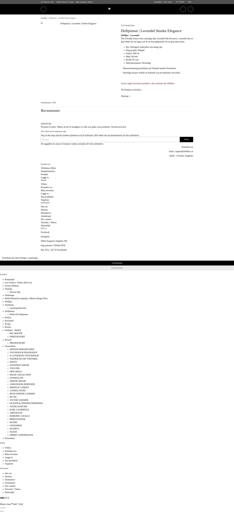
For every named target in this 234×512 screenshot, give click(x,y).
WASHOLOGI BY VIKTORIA (24, 359)
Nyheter (44, 210)
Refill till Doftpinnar (19, 314)
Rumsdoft (9, 320)
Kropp (7, 324)
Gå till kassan (117, 263)
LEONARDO (16, 425)
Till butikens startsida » (131, 89)
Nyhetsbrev (46, 213)
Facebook (45, 232)
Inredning (9, 305)
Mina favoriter (47, 190)
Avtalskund (46, 216)
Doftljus (8, 301)
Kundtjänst (158, 2)
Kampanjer (10, 279)
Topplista (45, 200)
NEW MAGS (16, 371)
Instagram (45, 236)
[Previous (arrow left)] (1, 511)
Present (8, 340)
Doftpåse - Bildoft (13, 330)
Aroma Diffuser (12, 285)
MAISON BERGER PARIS (22, 349)
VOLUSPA (15, 368)
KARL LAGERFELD (19, 409)
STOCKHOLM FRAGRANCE (23, 352)
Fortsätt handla (117, 268)
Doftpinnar (10, 311)
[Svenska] (1, 497)
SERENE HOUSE (18, 381)
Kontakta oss (187, 147)
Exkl (21, 504)
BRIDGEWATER (17, 419)
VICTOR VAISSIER (19, 400)
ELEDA (13, 432)
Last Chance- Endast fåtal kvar (18, 282)
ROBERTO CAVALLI (20, 416)
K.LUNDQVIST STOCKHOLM (24, 355)
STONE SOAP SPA (18, 406)
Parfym (8, 317)
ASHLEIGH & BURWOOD (22, 384)
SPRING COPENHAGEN (21, 435)
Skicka (186, 139)
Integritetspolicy (48, 171)
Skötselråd (45, 225)
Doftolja (8, 289)
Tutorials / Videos (49, 222)
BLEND (13, 422)
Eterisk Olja (15, 292)
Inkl (15, 504)
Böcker (8, 327)
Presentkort (10, 438)
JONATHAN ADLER (19, 365)
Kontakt (44, 174)
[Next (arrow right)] (3, 511)
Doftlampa (9, 295)
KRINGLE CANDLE (19, 387)
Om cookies (46, 219)
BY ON (13, 397)
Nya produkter (47, 196)
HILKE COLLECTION (20, 374)
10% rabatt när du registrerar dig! (53, 131)
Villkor (44, 184)
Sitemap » (125, 96)
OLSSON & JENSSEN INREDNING (26, 403)
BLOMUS (14, 428)
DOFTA (13, 362)
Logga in (45, 177)
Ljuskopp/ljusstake (18, 308)
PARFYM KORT (17, 336)
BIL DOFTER (16, 333)
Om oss (44, 206)
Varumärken (10, 346)
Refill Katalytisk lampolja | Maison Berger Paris (26, 298)
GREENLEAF (16, 413)
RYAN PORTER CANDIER (22, 393)
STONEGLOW (16, 378)
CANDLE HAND (18, 390)
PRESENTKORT (17, 343)
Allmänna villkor (48, 168)
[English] (3, 497)
